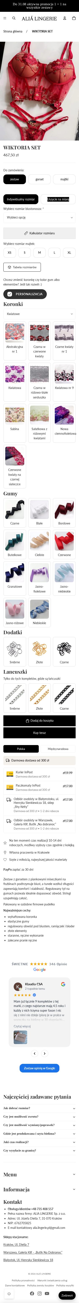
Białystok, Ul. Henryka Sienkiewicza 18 (28, 1260)
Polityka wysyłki (65, 1285)
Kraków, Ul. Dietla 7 (16, 1244)
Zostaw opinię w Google (39, 1068)
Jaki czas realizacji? (16, 1142)
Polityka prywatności (23, 1280)
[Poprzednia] (34, 1053)
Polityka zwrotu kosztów (40, 1285)
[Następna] (44, 1053)
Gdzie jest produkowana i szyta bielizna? (29, 1133)
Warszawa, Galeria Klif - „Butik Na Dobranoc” (32, 1252)
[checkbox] (25, 294)
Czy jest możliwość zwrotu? (20, 1116)
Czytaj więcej (22, 1026)
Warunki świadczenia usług (52, 1280)
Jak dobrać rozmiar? (16, 1108)
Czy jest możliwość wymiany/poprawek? (29, 1125)
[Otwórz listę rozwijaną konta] (64, 18)
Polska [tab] (21, 749)
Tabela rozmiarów (24, 267)
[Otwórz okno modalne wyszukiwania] (14, 18)
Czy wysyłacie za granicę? (19, 1150)
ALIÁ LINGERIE (43, 1273)
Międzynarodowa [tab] (58, 749)
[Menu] (5, 18)
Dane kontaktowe (15, 1285)
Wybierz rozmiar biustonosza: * (23, 208)
